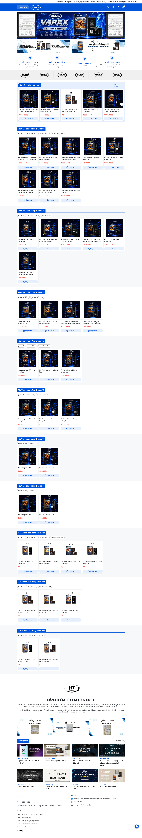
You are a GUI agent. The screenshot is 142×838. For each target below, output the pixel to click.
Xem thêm (116, 85)
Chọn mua (29, 118)
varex (23, 836)
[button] (21, 133)
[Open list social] (137, 826)
